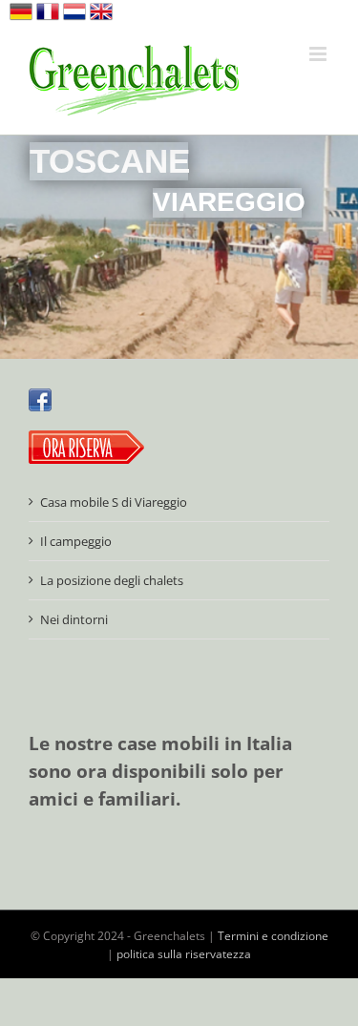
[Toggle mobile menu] (319, 54)
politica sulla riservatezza (183, 954)
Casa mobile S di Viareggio (113, 502)
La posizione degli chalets (111, 580)
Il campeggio (76, 541)
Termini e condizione (273, 936)
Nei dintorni (74, 619)
